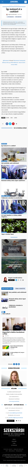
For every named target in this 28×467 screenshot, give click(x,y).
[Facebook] (7, 123)
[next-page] (4, 312)
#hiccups (9, 62)
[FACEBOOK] (18, 421)
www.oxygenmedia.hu (14, 401)
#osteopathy (22, 60)
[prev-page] (2, 312)
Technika (3, 178)
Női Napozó (18, 16)
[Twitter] (10, 123)
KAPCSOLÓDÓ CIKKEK (7, 288)
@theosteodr (6, 60)
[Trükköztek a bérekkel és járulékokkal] (14, 189)
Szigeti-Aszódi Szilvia (15, 277)
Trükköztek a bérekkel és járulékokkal (11, 198)
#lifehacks (15, 62)
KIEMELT (3, 213)
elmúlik (7, 117)
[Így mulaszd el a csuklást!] (14, 137)
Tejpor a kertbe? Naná (7, 234)
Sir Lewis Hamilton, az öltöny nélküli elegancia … (11, 216)
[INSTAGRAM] (20, 421)
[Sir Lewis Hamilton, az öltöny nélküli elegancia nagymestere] (14, 207)
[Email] (16, 280)
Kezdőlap (11, 5)
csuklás (15, 117)
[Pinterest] (13, 123)
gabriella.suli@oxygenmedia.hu (16, 417)
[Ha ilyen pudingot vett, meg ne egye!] (5, 354)
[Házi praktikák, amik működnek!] (14, 155)
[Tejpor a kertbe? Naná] (14, 226)
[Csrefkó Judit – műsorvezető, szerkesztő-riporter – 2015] (14, 378)
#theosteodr (16, 60)
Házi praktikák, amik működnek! (10, 163)
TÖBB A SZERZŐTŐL (20, 288)
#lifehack (4, 62)
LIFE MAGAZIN (16, 5)
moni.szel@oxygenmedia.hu (15, 412)
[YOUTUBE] (16, 421)
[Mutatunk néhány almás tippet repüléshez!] (14, 172)
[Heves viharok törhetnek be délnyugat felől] (5, 347)
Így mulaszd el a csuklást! (8, 145)
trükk (11, 117)
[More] (16, 123)
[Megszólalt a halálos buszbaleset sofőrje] (14, 324)
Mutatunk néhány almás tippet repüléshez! (13, 180)
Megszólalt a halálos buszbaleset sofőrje (13, 333)
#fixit (12, 62)
